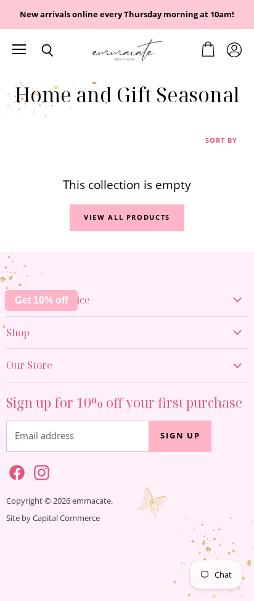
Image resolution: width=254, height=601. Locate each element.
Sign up (180, 435)
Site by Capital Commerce (53, 517)
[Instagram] (39, 470)
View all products (127, 217)
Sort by (221, 141)
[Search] (38, 50)
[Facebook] (15, 470)
